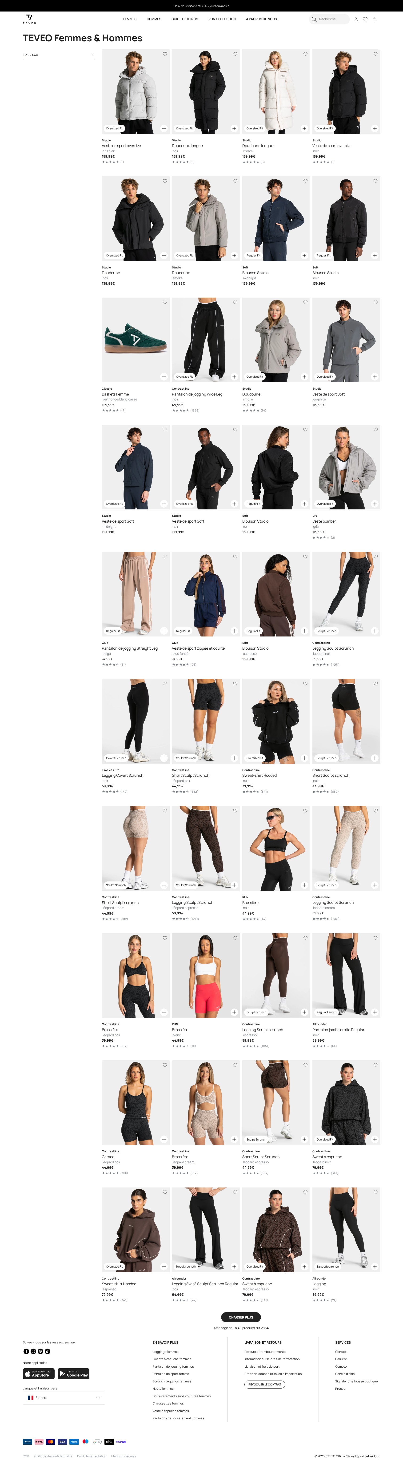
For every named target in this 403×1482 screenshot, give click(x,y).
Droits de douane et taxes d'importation (273, 1374)
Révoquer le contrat (264, 1384)
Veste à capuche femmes (171, 1411)
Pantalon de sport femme (171, 1374)
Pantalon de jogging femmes (173, 1366)
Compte (341, 1366)
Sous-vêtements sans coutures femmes (182, 1396)
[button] (329, 19)
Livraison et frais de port (261, 1366)
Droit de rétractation (92, 1456)
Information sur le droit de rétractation (272, 1359)
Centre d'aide (345, 1374)
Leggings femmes (166, 1352)
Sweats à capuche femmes (172, 1359)
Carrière (341, 1359)
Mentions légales (123, 1456)
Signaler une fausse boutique (356, 1381)
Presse (340, 1388)
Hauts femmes (163, 1388)
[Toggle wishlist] (165, 54)
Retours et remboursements (265, 1352)
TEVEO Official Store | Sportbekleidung (353, 1456)
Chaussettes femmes (168, 1403)
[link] (374, 19)
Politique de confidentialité (53, 1456)
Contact (341, 1352)
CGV (26, 1456)
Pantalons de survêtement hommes (178, 1418)
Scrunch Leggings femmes (172, 1381)
